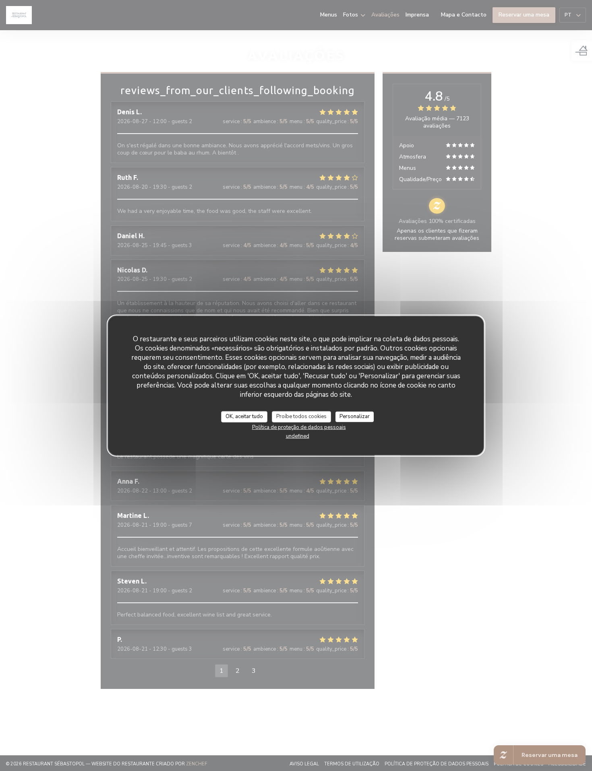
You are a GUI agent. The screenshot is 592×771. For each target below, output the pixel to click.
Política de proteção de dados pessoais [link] (299, 427)
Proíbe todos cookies (301, 416)
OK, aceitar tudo (244, 416)
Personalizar (354, 416)
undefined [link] (297, 435)
